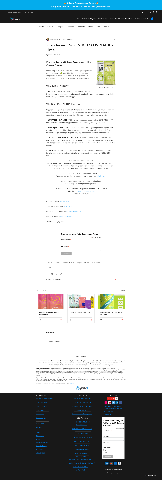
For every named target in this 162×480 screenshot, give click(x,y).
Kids (98, 27)
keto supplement (68, 262)
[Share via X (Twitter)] (52, 274)
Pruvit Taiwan (40, 410)
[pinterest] (156, 12)
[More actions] (114, 39)
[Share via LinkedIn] (56, 274)
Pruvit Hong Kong (41, 402)
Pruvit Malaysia (40, 418)
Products (81, 27)
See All (123, 290)
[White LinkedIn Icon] (145, 12)
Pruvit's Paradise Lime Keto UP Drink (111, 313)
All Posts (40, 27)
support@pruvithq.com (41, 370)
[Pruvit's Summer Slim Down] (81, 301)
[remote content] (81, 244)
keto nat (57, 262)
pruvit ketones (96, 262)
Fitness (50, 27)
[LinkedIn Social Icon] (117, 402)
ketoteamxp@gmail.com (15, 12)
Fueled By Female (42, 442)
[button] (152, 18)
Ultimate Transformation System (81, 3)
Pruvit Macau (40, 414)
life (19, 472)
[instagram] (154, 12)
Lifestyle (70, 27)
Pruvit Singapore (41, 406)
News (90, 27)
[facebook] (148, 12)
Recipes (60, 27)
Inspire (106, 27)
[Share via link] (61, 274)
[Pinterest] (109, 402)
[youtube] (142, 12)
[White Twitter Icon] (151, 12)
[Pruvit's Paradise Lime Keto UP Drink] (111, 301)
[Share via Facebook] (47, 274)
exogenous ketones (83, 262)
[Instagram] (106, 402)
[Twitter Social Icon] (113, 402)
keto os (50, 262)
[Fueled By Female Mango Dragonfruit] (50, 301)
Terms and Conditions (41, 383)
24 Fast (38, 439)
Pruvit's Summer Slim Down (80, 312)
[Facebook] (120, 402)
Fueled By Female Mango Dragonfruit (49, 313)
